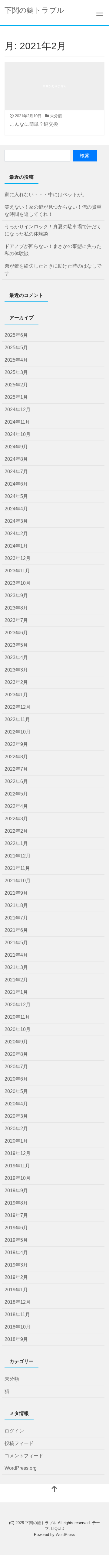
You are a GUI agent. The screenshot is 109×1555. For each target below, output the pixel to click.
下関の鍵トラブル (34, 10)
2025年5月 (16, 347)
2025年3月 (16, 372)
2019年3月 (16, 1264)
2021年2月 (16, 979)
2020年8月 (16, 1054)
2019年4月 (16, 1252)
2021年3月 (16, 967)
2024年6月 (16, 483)
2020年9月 (16, 1041)
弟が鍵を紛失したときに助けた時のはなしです (53, 269)
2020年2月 (16, 1128)
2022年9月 (16, 744)
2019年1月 (16, 1289)
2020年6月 (16, 1079)
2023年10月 (18, 583)
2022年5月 (16, 793)
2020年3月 (16, 1116)
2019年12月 (18, 1153)
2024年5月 (16, 496)
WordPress (65, 1534)
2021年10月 (18, 880)
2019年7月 (16, 1215)
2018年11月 (17, 1314)
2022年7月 (16, 769)
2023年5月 (16, 645)
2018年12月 (18, 1302)
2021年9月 (16, 893)
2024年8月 (16, 459)
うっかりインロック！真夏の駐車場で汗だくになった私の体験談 (53, 230)
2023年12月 (18, 558)
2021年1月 (16, 992)
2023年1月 (16, 694)
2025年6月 (16, 335)
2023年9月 (16, 595)
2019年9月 (16, 1190)
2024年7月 (16, 471)
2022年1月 (16, 843)
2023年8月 (16, 607)
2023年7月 (16, 620)
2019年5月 (16, 1240)
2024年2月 (16, 533)
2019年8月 (16, 1202)
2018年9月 (16, 1339)
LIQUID (57, 1528)
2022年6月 (16, 781)
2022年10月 (18, 731)
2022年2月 (16, 831)
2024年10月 (18, 434)
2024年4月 (16, 508)
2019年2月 (16, 1277)
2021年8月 (16, 905)
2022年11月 (17, 719)
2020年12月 (18, 1004)
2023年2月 (16, 682)
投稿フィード (19, 1443)
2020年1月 (16, 1140)
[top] (54, 1489)
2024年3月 (16, 521)
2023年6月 (16, 632)
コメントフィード (24, 1455)
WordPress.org (21, 1468)
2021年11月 (17, 868)
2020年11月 (17, 1017)
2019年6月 (16, 1227)
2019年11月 (17, 1165)
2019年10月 (18, 1178)
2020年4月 (16, 1103)
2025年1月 (16, 397)
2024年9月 (16, 446)
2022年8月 (16, 756)
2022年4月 (16, 806)
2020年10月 (18, 1029)
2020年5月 (16, 1091)
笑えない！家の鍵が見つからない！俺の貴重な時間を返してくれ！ (53, 210)
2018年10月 (18, 1326)
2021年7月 (16, 917)
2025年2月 (16, 384)
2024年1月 (16, 545)
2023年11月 (17, 570)
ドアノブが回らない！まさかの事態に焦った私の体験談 (53, 250)
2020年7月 (16, 1066)
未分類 (56, 116)
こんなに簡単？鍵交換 (34, 124)
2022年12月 (18, 707)
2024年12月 (18, 409)
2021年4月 (16, 955)
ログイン (14, 1430)
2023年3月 (16, 669)
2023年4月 (16, 657)
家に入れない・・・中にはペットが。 (46, 194)
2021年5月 (16, 942)
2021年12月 (18, 855)
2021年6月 (16, 930)
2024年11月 (17, 422)
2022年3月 (16, 818)
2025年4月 (16, 360)
